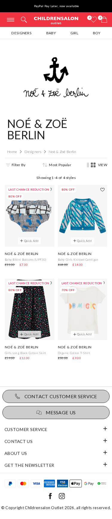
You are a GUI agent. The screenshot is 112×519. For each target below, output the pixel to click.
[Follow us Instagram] (62, 498)
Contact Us (18, 441)
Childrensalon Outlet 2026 (49, 507)
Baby (51, 33)
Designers (21, 33)
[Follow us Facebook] (50, 498)
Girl (74, 33)
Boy (97, 33)
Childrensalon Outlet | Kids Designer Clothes (56, 20)
